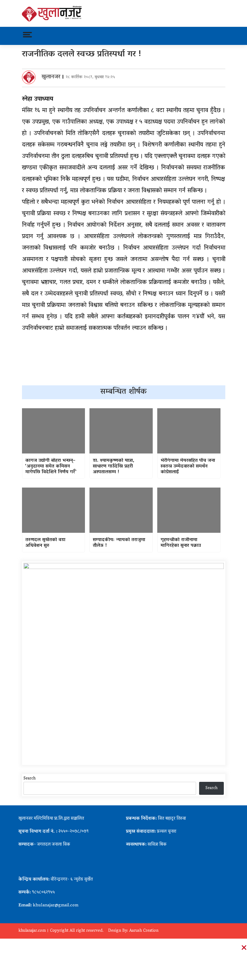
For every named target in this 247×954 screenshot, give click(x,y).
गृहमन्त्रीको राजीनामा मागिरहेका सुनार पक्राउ (181, 543)
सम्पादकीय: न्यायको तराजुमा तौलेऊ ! (119, 543)
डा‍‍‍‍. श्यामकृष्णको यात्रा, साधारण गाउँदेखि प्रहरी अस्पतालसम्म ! (113, 466)
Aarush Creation (143, 931)
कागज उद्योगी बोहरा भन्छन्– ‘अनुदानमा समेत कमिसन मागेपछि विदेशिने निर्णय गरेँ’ (50, 466)
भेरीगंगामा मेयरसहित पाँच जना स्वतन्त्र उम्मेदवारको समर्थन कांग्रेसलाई (188, 466)
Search (29, 779)
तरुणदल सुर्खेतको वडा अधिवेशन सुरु (45, 543)
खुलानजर (51, 77)
